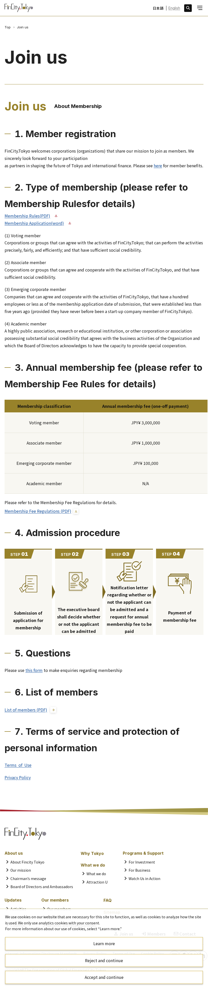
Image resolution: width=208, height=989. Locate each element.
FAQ (107, 900)
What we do (96, 873)
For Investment (142, 862)
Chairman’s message (28, 878)
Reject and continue (104, 960)
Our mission (20, 870)
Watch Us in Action (144, 878)
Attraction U (97, 882)
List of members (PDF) (26, 710)
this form (34, 670)
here (158, 165)
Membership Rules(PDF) (27, 216)
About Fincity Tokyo (27, 862)
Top (8, 27)
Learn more (104, 943)
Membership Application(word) (34, 223)
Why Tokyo (92, 853)
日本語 (158, 8)
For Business (139, 870)
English (174, 8)
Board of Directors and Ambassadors (41, 886)
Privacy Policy (18, 777)
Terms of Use (18, 765)
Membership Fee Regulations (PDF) (38, 511)
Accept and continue (104, 977)
